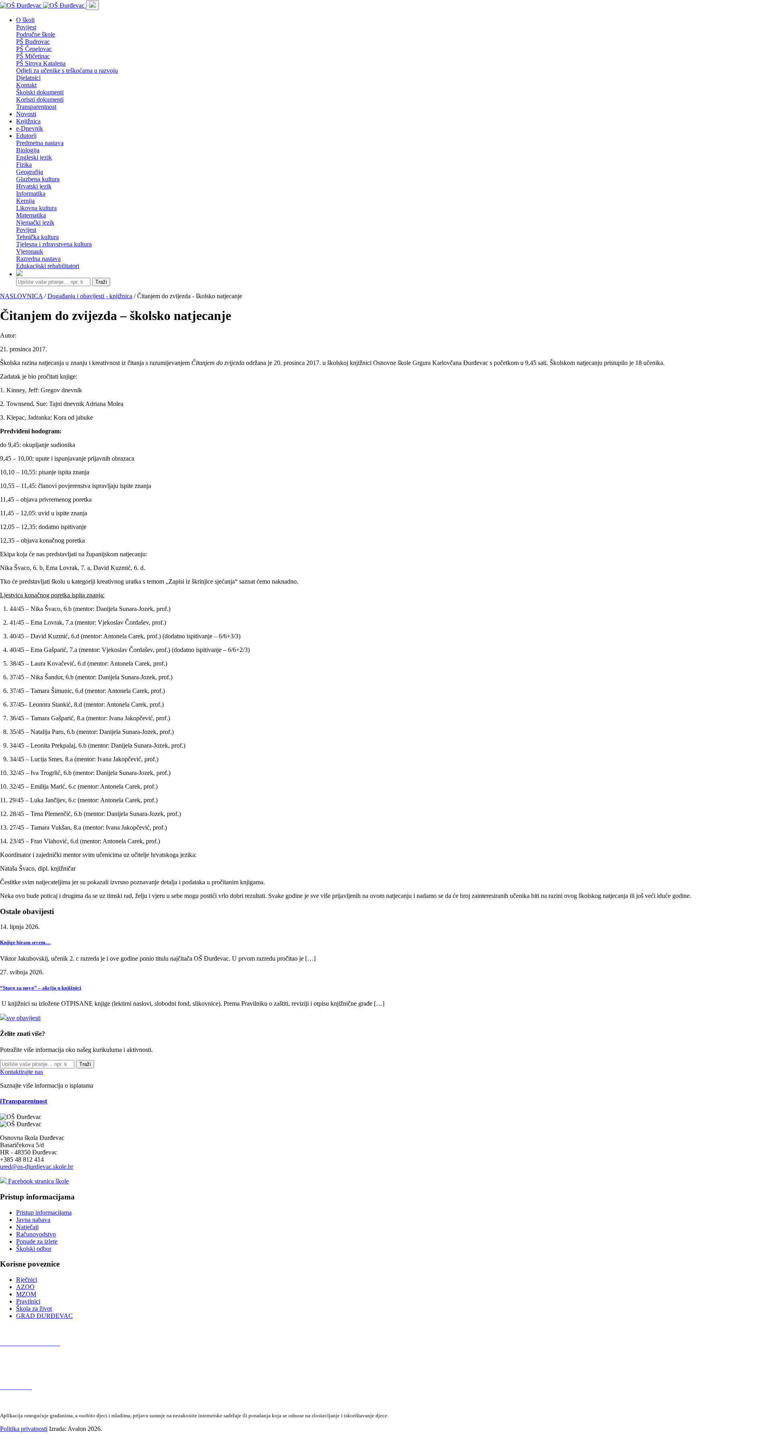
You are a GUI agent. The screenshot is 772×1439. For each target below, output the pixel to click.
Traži (101, 282)
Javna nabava (33, 1219)
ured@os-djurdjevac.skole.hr (36, 1166)
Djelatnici (28, 77)
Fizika (24, 164)
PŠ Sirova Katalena (41, 63)
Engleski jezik (34, 157)
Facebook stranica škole (37, 1181)
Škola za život (34, 1308)
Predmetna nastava (40, 142)
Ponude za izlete (36, 1241)
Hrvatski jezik (33, 186)
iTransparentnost (23, 1101)
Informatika (30, 193)
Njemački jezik (35, 222)
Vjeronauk (29, 251)
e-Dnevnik (29, 128)
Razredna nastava (38, 258)
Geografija (29, 171)
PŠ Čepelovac (34, 48)
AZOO (25, 1286)
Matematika (31, 215)
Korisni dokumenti (40, 99)
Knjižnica (28, 121)
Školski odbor (33, 1248)
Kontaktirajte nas (21, 1071)
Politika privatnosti (23, 1428)
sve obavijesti (23, 1018)
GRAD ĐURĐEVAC (44, 1315)
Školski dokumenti (40, 92)
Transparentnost (36, 106)
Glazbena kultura (38, 179)
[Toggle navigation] (92, 5)
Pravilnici (28, 1301)
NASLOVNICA (21, 296)
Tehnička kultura (37, 237)
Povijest (26, 27)
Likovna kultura (36, 208)
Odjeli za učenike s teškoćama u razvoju (67, 70)
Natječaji (27, 1227)
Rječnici (26, 1279)
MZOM (26, 1294)
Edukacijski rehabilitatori (47, 265)
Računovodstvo (36, 1234)
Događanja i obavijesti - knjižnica (89, 296)
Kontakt (26, 85)
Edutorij (26, 135)
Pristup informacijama (44, 1212)
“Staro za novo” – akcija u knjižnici (40, 988)
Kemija (25, 200)
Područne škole (35, 34)
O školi (25, 19)
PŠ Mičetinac (33, 56)
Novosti (26, 114)
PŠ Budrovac (33, 41)
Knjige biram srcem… (25, 942)
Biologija (27, 150)
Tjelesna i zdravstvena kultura (54, 244)
